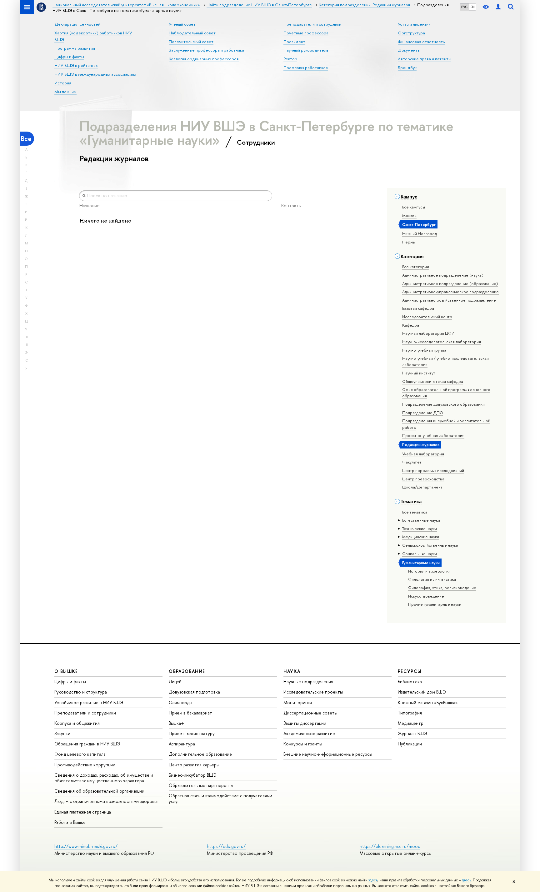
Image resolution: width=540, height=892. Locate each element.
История (62, 83)
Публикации (410, 744)
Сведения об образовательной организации (99, 791)
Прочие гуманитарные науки (434, 604)
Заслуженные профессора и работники (206, 50)
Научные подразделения (308, 681)
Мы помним (65, 91)
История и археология (429, 571)
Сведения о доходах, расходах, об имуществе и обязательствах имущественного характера (103, 778)
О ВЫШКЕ (66, 671)
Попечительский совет (191, 41)
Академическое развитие (309, 733)
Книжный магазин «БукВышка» (428, 702)
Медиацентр (410, 723)
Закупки (62, 733)
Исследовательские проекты (313, 692)
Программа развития (74, 48)
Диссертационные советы (310, 713)
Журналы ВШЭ (412, 733)
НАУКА (292, 671)
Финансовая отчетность (421, 41)
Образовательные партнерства (201, 785)
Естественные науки (421, 520)
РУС (464, 7)
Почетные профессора (305, 33)
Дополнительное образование (200, 754)
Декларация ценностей (77, 24)
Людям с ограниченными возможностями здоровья (106, 801)
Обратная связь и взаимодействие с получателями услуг (220, 798)
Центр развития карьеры (194, 765)
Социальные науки (419, 553)
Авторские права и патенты (424, 59)
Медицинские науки (420, 536)
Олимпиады (180, 702)
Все (26, 138)
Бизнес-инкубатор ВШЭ (193, 775)
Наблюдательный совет (192, 33)
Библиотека (410, 681)
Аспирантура (182, 744)
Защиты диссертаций (304, 723)
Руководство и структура (80, 692)
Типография (410, 713)
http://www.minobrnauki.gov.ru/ (86, 846)
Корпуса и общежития (77, 723)
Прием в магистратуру (192, 733)
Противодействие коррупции (84, 765)
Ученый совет (182, 24)
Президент (294, 41)
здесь (373, 880)
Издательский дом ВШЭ (422, 692)
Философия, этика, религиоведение (442, 587)
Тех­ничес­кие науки (419, 528)
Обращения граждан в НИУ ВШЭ (87, 744)
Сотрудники (256, 142)
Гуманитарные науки (421, 562)
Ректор (290, 59)
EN (473, 7)
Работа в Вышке (70, 822)
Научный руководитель (305, 50)
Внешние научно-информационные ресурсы (327, 754)
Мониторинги (297, 702)
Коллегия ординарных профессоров (204, 59)
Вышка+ (176, 723)
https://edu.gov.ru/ (226, 846)
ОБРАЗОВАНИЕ (187, 671)
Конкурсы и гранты (302, 744)
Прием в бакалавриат (190, 713)
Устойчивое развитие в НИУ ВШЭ (88, 702)
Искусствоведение (426, 596)
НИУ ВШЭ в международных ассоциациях (95, 74)
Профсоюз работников (305, 67)
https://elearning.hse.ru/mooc (390, 846)
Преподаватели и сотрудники (312, 24)
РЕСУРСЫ (410, 671)
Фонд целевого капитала (80, 754)
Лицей (175, 681)
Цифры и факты (69, 56)
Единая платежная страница (82, 812)
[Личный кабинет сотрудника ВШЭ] (498, 7)
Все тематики (414, 512)
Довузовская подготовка (194, 692)
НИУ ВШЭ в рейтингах (76, 65)
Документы (409, 50)
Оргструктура (411, 33)
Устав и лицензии (414, 24)
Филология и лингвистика (432, 579)
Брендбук (407, 67)
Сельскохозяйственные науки (430, 545)
